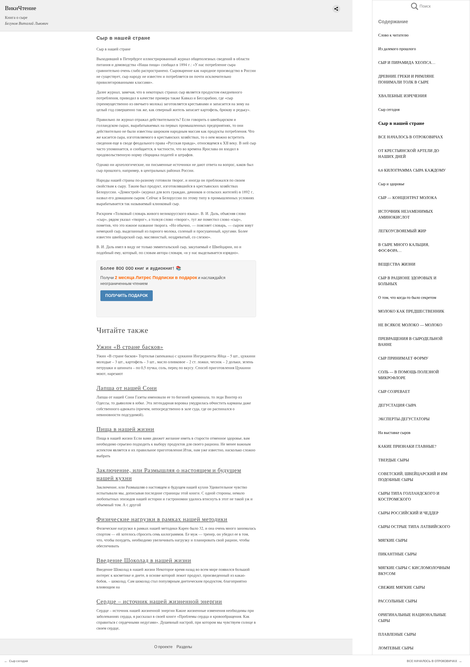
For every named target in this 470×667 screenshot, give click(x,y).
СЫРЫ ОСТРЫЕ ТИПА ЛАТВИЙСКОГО (414, 526)
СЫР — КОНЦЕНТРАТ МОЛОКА (407, 197)
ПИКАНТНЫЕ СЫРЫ (397, 553)
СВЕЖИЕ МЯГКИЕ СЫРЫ (401, 587)
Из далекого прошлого (397, 48)
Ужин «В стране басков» (129, 347)
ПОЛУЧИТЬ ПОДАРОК (126, 295)
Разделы (184, 647)
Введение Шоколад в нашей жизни (143, 560)
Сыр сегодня (389, 109)
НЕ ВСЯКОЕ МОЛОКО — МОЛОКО (410, 324)
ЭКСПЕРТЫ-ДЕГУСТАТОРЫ (404, 418)
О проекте (163, 647)
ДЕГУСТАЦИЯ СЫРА (397, 405)
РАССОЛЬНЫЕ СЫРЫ (397, 600)
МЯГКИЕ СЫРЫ (392, 540)
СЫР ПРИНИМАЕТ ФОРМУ (403, 358)
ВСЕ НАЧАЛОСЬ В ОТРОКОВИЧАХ (410, 136)
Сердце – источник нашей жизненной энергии (159, 601)
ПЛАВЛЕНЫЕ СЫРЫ (397, 634)
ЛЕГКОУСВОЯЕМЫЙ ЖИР (402, 230)
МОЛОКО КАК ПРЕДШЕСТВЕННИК (411, 311)
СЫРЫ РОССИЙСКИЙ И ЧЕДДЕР (408, 512)
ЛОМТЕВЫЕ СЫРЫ (395, 647)
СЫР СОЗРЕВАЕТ (394, 391)
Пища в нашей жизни (125, 429)
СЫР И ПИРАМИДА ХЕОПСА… (406, 62)
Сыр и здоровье (391, 183)
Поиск (420, 6)
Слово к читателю (393, 34)
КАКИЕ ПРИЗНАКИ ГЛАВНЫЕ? (407, 446)
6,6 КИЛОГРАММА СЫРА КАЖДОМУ (412, 170)
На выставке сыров (394, 432)
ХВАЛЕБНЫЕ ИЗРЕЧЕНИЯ (402, 95)
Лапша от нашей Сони (126, 388)
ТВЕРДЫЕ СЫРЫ (393, 459)
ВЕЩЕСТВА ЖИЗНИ (396, 264)
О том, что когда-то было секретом (407, 297)
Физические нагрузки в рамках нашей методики (161, 519)
